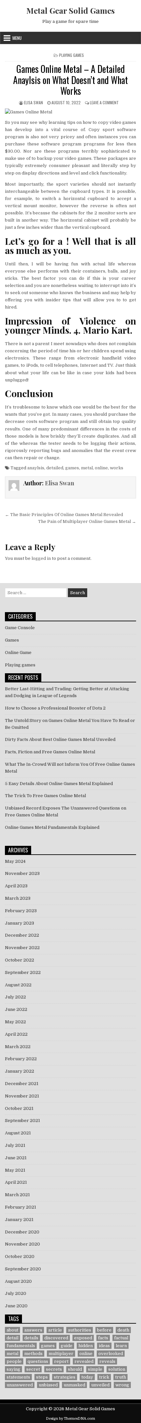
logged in (41, 558)
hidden (85, 1345)
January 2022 (19, 1071)
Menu (17, 38)
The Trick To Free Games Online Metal (45, 795)
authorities (79, 1330)
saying (13, 1369)
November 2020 (22, 1244)
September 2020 (23, 1268)
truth (120, 1377)
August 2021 (18, 1132)
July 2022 (15, 997)
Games (12, 640)
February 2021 (20, 1207)
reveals (107, 1361)
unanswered (20, 1384)
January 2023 (19, 923)
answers (33, 1330)
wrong (122, 1384)
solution (116, 1369)
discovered (56, 1337)
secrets (54, 1369)
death (123, 1330)
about (12, 1330)
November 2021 (22, 1096)
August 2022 (18, 984)
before (104, 1330)
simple (95, 1369)
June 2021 (16, 1157)
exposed (83, 1337)
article (55, 1330)
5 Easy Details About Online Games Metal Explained (59, 783)
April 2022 (16, 1034)
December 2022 (22, 935)
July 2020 (15, 1293)
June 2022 (16, 1009)
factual (121, 1337)
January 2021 (19, 1219)
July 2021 (15, 1145)
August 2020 (18, 1281)
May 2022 (15, 1021)
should (75, 1369)
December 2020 (22, 1232)
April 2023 (16, 885)
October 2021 (19, 1108)
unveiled (100, 1384)
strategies (64, 1377)
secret (33, 1369)
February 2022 (21, 1058)
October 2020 (19, 1256)
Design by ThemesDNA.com (70, 1418)
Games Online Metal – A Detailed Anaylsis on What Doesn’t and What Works (70, 79)
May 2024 (15, 861)
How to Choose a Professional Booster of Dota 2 (55, 708)
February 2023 (21, 910)
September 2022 (23, 972)
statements (18, 1377)
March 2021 (17, 1194)
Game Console (20, 627)
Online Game (18, 652)
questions (38, 1361)
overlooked (110, 1353)
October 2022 (19, 960)
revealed (83, 1361)
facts (103, 1337)
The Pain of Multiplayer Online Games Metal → (87, 521)
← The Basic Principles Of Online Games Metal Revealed (64, 514)
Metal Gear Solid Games (70, 10)
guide (66, 1345)
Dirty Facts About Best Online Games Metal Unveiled (60, 739)
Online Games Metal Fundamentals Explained (52, 827)
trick (104, 1377)
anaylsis (35, 467)
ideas (104, 1345)
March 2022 (17, 1046)
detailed (54, 467)
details (31, 1337)
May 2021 (15, 1170)
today (87, 1377)
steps (42, 1377)
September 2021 (22, 1120)
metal (87, 467)
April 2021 (16, 1182)
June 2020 (16, 1305)
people (14, 1361)
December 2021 (21, 1083)
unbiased (48, 1384)
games (72, 467)
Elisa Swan (33, 102)
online (101, 467)
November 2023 (22, 873)
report (61, 1361)
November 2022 (22, 947)
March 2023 (17, 898)
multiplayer (61, 1353)
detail (12, 1337)
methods (33, 1353)
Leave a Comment (104, 102)
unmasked (74, 1384)
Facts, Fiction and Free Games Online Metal (50, 751)
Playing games (71, 55)
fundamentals (21, 1345)
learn (121, 1345)
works (116, 467)
